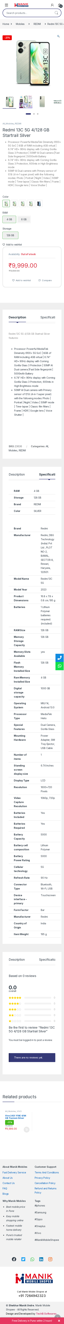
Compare (47, 280)
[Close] (59, 1320)
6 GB (23, 219)
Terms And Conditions (47, 1172)
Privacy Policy (42, 1177)
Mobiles (20, 23)
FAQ (5, 1188)
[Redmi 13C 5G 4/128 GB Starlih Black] (39, 203)
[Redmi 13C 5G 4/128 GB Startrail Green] (14, 203)
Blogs (6, 1193)
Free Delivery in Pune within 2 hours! (32, 1320)
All (4, 123)
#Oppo (38, 1219)
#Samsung (40, 1212)
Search (56, 13)
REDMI (37, 23)
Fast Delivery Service (14, 1172)
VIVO (19, 1111)
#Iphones (40, 1205)
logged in (28, 1040)
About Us (8, 1177)
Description (17, 317)
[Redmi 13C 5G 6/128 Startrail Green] (31, 203)
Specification (49, 317)
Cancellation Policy (45, 1183)
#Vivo (38, 1233)
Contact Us (9, 1183)
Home (6, 23)
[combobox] (27, 13)
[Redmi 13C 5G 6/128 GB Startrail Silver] (22, 203)
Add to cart (27, 1130)
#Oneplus (40, 1226)
